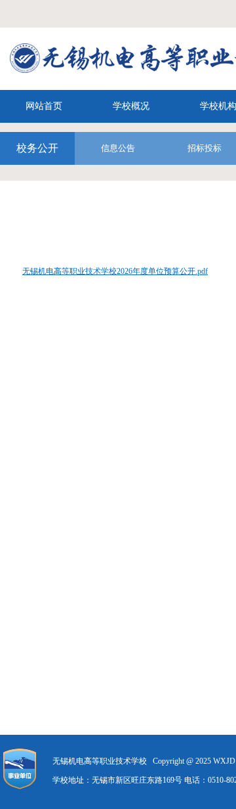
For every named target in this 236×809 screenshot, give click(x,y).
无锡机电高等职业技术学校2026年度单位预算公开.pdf (115, 271)
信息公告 (118, 148)
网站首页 (44, 106)
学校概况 (131, 106)
